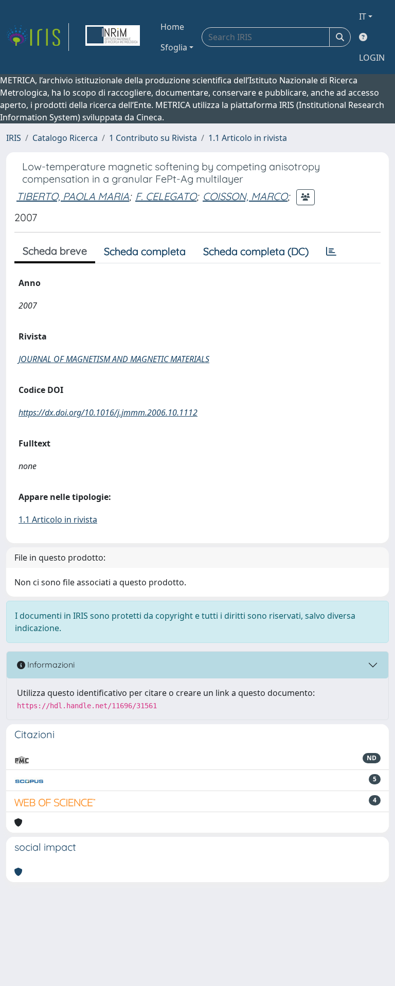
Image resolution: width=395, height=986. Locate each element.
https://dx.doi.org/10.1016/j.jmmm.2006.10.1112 (108, 412)
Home (172, 26)
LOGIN (372, 57)
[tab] (331, 251)
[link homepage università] (112, 37)
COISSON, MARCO (245, 196)
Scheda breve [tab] (55, 250)
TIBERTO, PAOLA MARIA (72, 196)
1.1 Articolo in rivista (247, 138)
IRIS (13, 138)
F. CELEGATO (165, 196)
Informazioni (50, 664)
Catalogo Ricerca (65, 138)
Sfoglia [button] (173, 47)
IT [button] (362, 16)
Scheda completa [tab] (145, 251)
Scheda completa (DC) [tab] (256, 251)
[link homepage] (37, 37)
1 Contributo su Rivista (153, 138)
